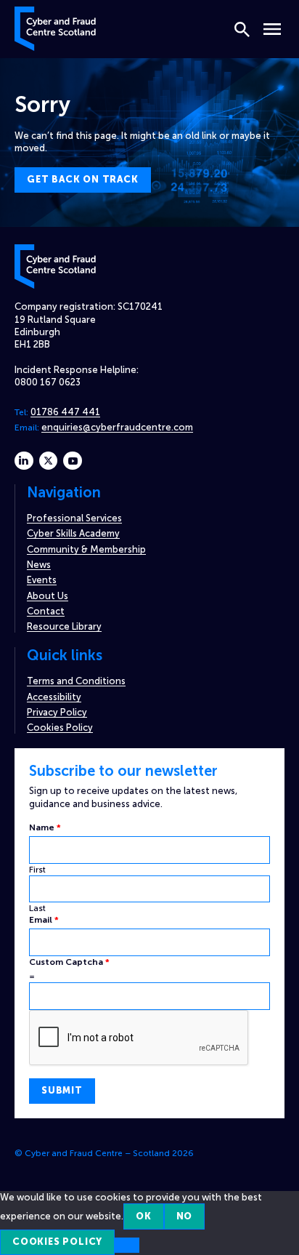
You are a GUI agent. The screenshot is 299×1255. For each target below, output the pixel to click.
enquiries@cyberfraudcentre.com (117, 427)
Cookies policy (57, 1241)
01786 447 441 (65, 411)
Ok (144, 1216)
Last (37, 908)
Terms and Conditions (76, 680)
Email (44, 920)
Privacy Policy (57, 712)
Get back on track (83, 179)
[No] (127, 1245)
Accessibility (54, 696)
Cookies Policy (60, 727)
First (37, 870)
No (184, 1216)
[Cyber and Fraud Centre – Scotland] (55, 27)
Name (45, 827)
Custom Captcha (69, 962)
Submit (62, 1090)
